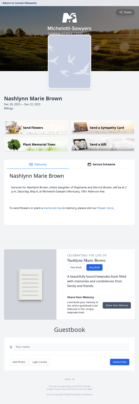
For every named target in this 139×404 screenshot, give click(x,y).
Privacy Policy (60, 389)
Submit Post (119, 362)
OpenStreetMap (73, 394)
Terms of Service (79, 389)
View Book (76, 267)
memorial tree (53, 208)
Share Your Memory (117, 305)
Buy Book (94, 267)
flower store (105, 208)
